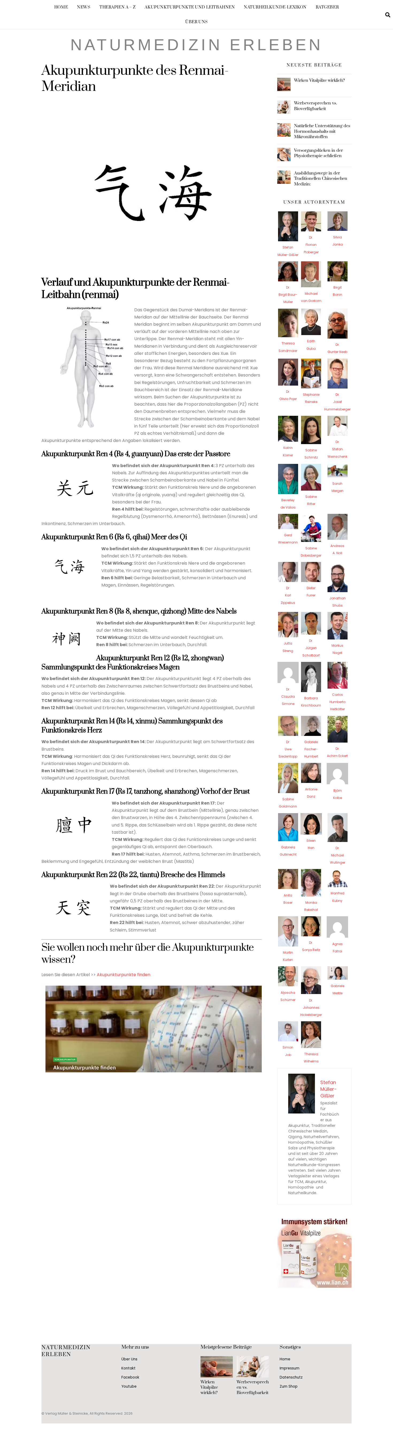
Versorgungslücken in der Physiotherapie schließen (318, 153)
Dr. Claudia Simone (288, 696)
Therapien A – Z (117, 7)
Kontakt (128, 1368)
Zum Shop (289, 1386)
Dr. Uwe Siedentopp (288, 749)
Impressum (289, 1368)
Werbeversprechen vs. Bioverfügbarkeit (315, 105)
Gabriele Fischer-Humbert (311, 749)
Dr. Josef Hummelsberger (337, 401)
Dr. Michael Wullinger (337, 855)
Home (61, 7)
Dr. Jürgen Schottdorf (311, 647)
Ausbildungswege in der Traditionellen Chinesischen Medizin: (320, 178)
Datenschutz (291, 1377)
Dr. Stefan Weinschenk (337, 449)
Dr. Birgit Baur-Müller (288, 294)
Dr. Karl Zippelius (288, 595)
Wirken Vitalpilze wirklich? (319, 80)
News (83, 7)
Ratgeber (327, 7)
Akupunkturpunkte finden (123, 975)
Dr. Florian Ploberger (311, 244)
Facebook (130, 1377)
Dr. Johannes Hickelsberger (311, 1007)
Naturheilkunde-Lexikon (275, 7)
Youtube (129, 1386)
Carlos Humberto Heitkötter (337, 701)
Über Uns (196, 22)
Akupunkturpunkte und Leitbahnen (190, 7)
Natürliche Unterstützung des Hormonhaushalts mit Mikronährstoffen (322, 131)
